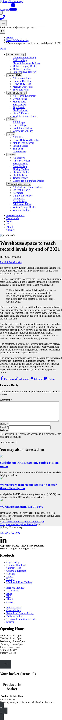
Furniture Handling (16, 565)
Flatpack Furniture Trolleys (26, 63)
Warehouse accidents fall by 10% (21, 506)
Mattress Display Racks (24, 66)
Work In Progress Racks (25, 116)
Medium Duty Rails (23, 86)
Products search (8, 27)
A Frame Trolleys (21, 160)
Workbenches (19, 151)
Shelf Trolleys (20, 175)
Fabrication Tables (22, 204)
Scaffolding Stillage (22, 128)
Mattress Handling (22, 69)
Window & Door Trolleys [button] (19, 184)
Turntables (18, 148)
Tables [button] (11, 134)
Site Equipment (20, 110)
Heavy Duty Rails (22, 84)
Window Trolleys (21, 210)
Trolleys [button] (11, 154)
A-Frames (18, 192)
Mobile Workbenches (23, 143)
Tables (9, 576)
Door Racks (19, 198)
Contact (10, 229)
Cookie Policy (13, 610)
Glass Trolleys (20, 166)
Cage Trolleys (13, 562)
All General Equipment (24, 95)
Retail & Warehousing (17, 40)
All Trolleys (19, 157)
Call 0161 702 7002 (10, 532)
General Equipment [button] (16, 93)
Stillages (10, 573)
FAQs (9, 224)
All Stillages (19, 122)
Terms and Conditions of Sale (21, 619)
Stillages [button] (12, 119)
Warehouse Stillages (23, 131)
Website (4, 430)
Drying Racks (20, 98)
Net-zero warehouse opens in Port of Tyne (23, 521)
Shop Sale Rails (21, 89)
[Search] (2, 31)
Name (4, 423)
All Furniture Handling (24, 57)
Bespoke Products (15, 215)
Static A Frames (20, 113)
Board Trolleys (20, 163)
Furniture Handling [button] (16, 54)
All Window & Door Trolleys (27, 187)
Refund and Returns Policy (20, 613)
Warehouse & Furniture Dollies (28, 180)
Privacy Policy (13, 607)
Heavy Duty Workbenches (26, 140)
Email (4, 427)
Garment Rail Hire (22, 81)
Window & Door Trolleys (19, 582)
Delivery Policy (14, 616)
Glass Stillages (20, 125)
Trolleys (10, 579)
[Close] (5, 664)
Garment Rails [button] (14, 75)
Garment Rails (13, 568)
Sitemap (10, 622)
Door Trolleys (20, 201)
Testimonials (12, 218)
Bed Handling (20, 60)
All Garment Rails (22, 78)
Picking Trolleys (21, 169)
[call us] (2, 18)
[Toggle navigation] (3, 23)
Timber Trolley (20, 178)
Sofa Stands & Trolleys (24, 72)
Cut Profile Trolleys (22, 195)
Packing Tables (20, 145)
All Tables (18, 137)
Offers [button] (3, 48)
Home (9, 37)
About (9, 227)
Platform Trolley (21, 172)
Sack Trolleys (19, 104)
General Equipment (16, 570)
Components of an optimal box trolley (19, 524)
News (9, 221)
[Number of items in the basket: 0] (1, 13)
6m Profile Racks (21, 190)
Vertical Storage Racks (24, 207)
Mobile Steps (19, 101)
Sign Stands (19, 107)
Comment (6, 399)
